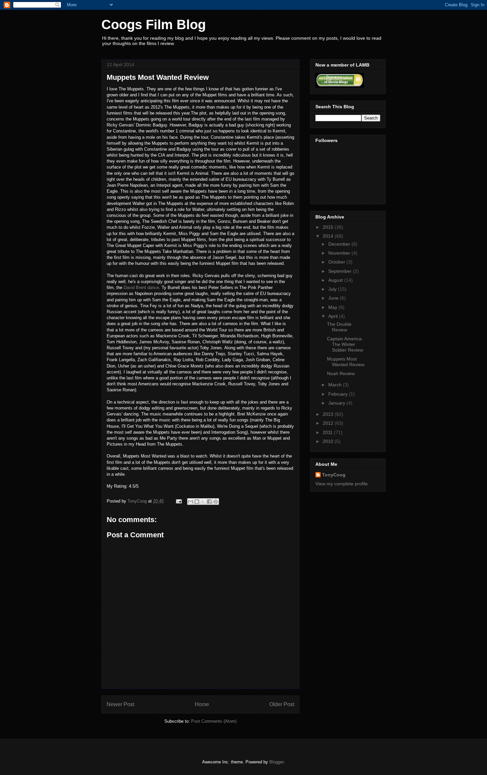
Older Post (281, 704)
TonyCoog (138, 501)
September (340, 271)
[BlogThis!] (196, 501)
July (333, 289)
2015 (329, 227)
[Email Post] (178, 501)
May (333, 307)
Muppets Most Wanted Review (345, 361)
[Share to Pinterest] (215, 501)
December (340, 244)
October (337, 262)
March (335, 384)
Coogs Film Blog (153, 24)
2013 (329, 414)
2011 (328, 432)
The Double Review (339, 326)
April (333, 316)
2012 (329, 423)
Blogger (276, 761)
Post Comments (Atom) (214, 721)
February (338, 394)
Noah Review (341, 373)
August (336, 280)
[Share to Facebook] (209, 501)
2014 (329, 236)
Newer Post (120, 704)
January (337, 403)
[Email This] (190, 501)
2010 (329, 441)
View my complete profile (341, 483)
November (340, 253)
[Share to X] (203, 501)
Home (202, 704)
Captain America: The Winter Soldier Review (345, 344)
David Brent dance (141, 287)
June (334, 298)
